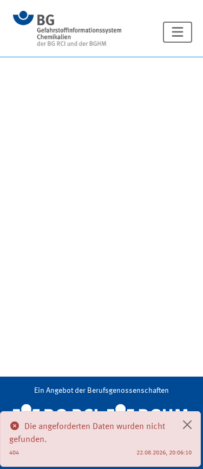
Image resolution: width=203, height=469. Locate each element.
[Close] (187, 425)
